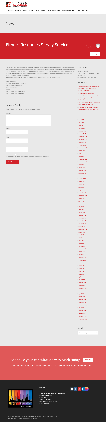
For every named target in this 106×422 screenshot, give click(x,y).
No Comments (90, 47)
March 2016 (82, 279)
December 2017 (83, 221)
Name (8, 128)
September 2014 (83, 305)
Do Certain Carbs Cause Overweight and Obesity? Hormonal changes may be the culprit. (89, 98)
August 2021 (82, 150)
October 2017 (82, 226)
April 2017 (81, 243)
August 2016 (82, 265)
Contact (85, 10)
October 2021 (82, 145)
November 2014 (83, 302)
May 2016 (81, 274)
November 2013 (83, 319)
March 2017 (82, 246)
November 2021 (83, 142)
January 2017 (82, 251)
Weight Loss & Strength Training (47, 10)
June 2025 (81, 120)
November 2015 (83, 291)
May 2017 (81, 240)
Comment (9, 113)
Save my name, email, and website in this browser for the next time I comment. (27, 156)
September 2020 (83, 162)
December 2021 (83, 139)
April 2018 (81, 209)
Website (8, 146)
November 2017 (83, 223)
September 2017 (83, 229)
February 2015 (82, 299)
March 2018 (82, 212)
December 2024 (83, 136)
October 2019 (82, 178)
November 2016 (83, 257)
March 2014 (82, 308)
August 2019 (82, 181)
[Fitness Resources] (18, 4)
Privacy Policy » (54, 416)
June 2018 (81, 204)
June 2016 (81, 271)
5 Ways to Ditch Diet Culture (86, 93)
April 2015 (81, 293)
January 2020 (82, 173)
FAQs (78, 10)
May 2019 (81, 190)
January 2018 (82, 218)
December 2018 (83, 192)
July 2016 (81, 268)
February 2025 (82, 131)
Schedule (88, 359)
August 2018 (82, 198)
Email (8, 137)
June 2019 (81, 187)
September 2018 (83, 195)
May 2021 (81, 156)
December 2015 (83, 288)
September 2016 (83, 263)
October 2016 (82, 260)
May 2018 (81, 206)
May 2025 (81, 122)
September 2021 (83, 148)
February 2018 (82, 215)
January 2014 (82, 313)
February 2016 (82, 282)
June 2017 (81, 237)
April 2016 (81, 277)
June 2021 (81, 153)
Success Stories (68, 10)
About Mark (28, 10)
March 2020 (82, 167)
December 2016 (83, 254)
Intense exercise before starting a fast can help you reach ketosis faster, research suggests (89, 88)
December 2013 (83, 316)
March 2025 (82, 128)
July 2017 (81, 235)
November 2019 (83, 176)
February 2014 (82, 310)
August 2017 (82, 232)
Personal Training (14, 10)
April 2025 (81, 125)
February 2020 (82, 170)
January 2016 (82, 285)
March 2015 (82, 296)
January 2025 (82, 134)
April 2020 (81, 164)
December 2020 (83, 159)
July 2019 (81, 184)
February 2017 (82, 249)
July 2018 (81, 201)
